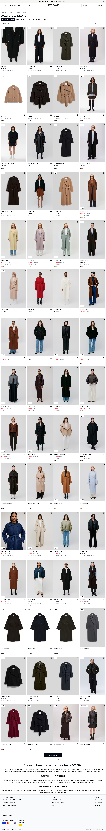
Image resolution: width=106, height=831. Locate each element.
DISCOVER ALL (12, 12)
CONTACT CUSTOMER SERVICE (11, 800)
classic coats (9, 772)
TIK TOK (97, 809)
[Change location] (99, 5)
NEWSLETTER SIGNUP (58, 803)
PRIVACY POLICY (7, 809)
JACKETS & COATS (21, 12)
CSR (53, 806)
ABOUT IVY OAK (56, 800)
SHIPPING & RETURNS (8, 803)
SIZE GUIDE (55, 809)
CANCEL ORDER (7, 815)
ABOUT (20, 5)
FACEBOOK (98, 803)
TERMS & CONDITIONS (9, 806)
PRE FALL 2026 (26, 5)
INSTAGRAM (98, 800)
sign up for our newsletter (79, 790)
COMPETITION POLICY (9, 812)
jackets (22, 772)
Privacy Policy (6, 829)
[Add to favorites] (25, 28)
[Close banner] (103, 1)
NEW (2, 5)
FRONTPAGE (4, 12)
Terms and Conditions (17, 829)
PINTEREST (98, 806)
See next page (53, 755)
